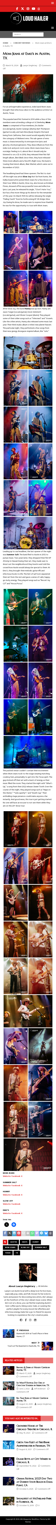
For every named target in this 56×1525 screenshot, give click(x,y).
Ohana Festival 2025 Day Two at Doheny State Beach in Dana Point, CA (35, 1482)
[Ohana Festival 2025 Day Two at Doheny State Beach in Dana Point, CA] (8, 1481)
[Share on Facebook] (5, 1233)
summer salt (41, 1247)
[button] (52, 3)
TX (17, 1253)
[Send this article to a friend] (23, 1233)
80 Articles (43, 1286)
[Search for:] (28, 34)
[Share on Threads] (50, 1233)
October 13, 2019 (26, 1505)
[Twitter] (22, 9)
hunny (35, 1242)
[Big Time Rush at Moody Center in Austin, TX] (8, 1401)
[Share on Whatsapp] (32, 1233)
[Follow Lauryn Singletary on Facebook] (25, 1320)
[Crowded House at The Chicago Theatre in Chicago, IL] (8, 1428)
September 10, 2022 (27, 1466)
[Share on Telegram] (41, 1233)
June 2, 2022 (24, 1388)
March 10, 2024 (12, 65)
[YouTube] (33, 9)
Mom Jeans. (10, 1247)
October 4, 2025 (26, 1489)
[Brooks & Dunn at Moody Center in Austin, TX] (8, 1370)
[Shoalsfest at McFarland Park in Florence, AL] (8, 1501)
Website (7, 1176)
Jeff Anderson (40, 1388)
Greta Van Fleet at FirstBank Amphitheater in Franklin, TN (33, 1444)
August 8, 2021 (25, 1449)
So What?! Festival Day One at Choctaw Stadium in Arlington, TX (33, 1384)
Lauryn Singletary (30, 65)
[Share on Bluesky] (46, 1233)
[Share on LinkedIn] (14, 1233)
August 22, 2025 (26, 1404)
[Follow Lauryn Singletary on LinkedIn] (34, 1320)
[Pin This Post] (19, 1233)
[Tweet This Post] (9, 1233)
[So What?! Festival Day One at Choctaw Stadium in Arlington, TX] (8, 1385)
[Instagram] (28, 9)
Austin (13, 1242)
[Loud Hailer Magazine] (28, 23)
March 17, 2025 (25, 1373)
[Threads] (38, 9)
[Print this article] (28, 1233)
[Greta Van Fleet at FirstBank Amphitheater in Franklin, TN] (8, 1445)
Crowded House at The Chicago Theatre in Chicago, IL (34, 1427)
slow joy (25, 1247)
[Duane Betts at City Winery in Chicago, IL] (8, 1461)
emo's (24, 1242)
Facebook (15, 1176)
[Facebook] (17, 9)
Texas (7, 1253)
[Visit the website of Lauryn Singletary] (21, 1320)
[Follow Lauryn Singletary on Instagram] (29, 1320)
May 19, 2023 (24, 1433)
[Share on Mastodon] (37, 1233)
